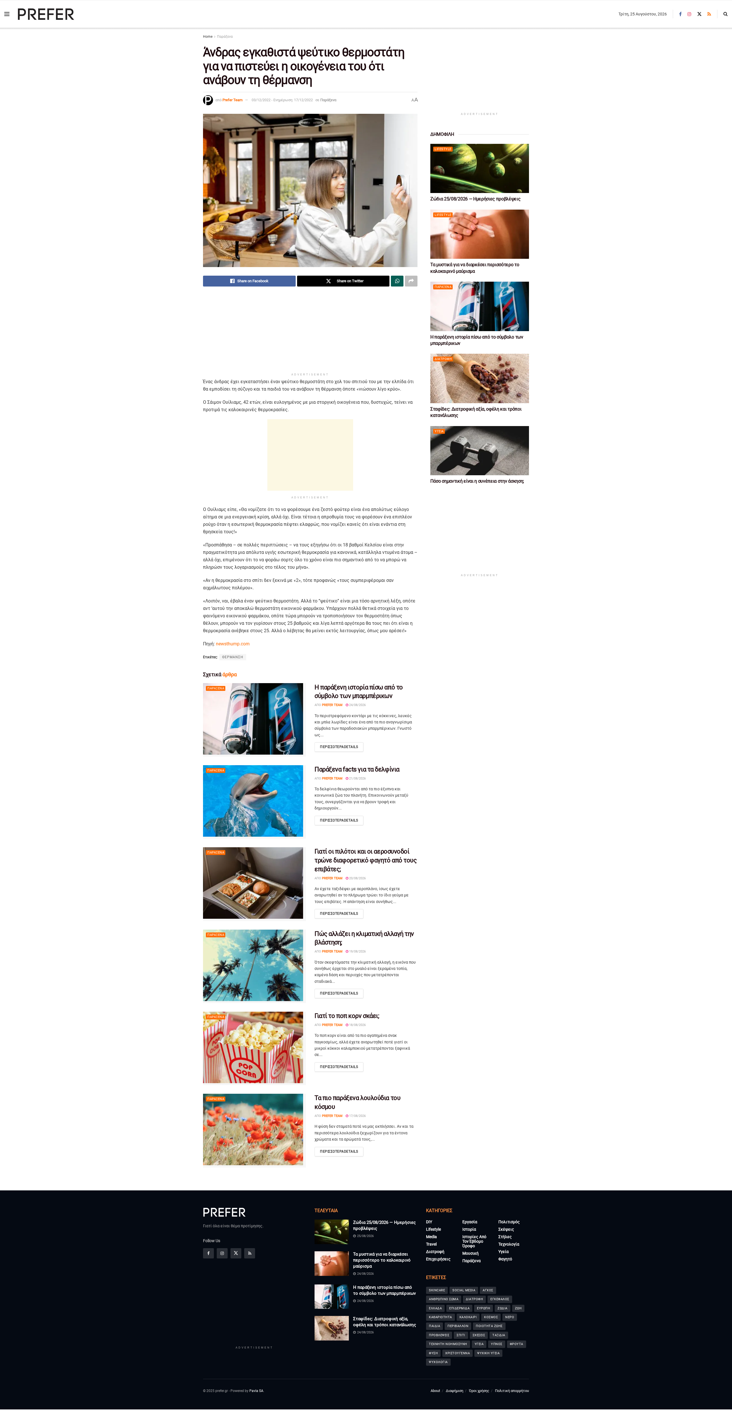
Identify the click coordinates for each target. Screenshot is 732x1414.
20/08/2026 (357, 878)
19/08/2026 (357, 951)
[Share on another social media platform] (411, 281)
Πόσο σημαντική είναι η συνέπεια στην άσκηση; (477, 481)
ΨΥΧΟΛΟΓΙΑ (438, 1362)
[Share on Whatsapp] (397, 281)
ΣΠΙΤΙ (461, 1335)
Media (431, 1236)
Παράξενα (225, 37)
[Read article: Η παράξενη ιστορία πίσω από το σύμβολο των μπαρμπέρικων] (254, 720)
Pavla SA (256, 1391)
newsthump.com (233, 644)
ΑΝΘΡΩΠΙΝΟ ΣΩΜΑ (443, 1299)
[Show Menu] (6, 14)
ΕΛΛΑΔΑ (435, 1308)
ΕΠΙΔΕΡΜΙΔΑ (459, 1308)
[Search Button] (725, 14)
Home (207, 37)
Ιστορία (469, 1229)
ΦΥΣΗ (433, 1353)
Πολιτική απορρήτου (512, 1391)
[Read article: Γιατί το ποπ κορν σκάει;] (254, 1048)
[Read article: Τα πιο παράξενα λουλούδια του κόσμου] (254, 1130)
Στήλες (505, 1236)
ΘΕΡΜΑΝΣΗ (232, 657)
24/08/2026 (357, 705)
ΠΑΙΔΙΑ (434, 1326)
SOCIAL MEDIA (463, 1290)
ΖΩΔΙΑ (503, 1308)
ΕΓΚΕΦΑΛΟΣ (499, 1299)
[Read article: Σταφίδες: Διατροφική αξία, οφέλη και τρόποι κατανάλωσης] (479, 378)
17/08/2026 (357, 1116)
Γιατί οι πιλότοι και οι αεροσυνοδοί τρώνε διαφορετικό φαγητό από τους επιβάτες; (366, 860)
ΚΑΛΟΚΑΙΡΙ (468, 1317)
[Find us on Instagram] (689, 14)
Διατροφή (443, 359)
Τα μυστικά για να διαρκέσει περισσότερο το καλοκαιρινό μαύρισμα (382, 1260)
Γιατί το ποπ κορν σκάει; (347, 1015)
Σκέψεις (506, 1229)
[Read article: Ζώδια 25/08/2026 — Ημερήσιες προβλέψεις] (479, 168)
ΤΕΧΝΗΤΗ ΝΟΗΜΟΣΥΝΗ (448, 1344)
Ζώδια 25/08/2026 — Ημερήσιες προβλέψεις (475, 199)
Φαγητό (505, 1259)
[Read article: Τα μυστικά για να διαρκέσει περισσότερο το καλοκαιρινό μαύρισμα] (479, 234)
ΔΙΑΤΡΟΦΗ (474, 1299)
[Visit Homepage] (46, 14)
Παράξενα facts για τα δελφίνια (357, 769)
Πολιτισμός (509, 1222)
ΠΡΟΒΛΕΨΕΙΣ (439, 1335)
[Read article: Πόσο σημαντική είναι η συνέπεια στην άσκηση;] (479, 451)
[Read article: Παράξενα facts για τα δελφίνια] (254, 802)
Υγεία (439, 431)
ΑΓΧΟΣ (488, 1290)
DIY (429, 1222)
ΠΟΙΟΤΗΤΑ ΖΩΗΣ (489, 1326)
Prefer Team (232, 100)
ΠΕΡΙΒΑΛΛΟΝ (457, 1326)
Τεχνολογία (508, 1244)
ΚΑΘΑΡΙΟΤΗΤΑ (440, 1317)
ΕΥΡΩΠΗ (483, 1308)
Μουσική (470, 1253)
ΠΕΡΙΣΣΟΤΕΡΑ (339, 747)
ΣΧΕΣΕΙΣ (479, 1335)
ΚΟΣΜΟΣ (491, 1317)
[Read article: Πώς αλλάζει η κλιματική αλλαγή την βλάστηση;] (254, 966)
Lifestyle (443, 149)
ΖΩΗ (518, 1308)
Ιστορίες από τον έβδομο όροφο (474, 1241)
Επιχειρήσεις (438, 1259)
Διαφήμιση (454, 1391)
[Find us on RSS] (709, 14)
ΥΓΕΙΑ (479, 1344)
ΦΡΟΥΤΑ (516, 1344)
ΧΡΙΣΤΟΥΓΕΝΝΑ (457, 1353)
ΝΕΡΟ (509, 1317)
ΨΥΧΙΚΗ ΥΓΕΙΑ (488, 1353)
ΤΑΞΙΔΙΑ (498, 1335)
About (435, 1391)
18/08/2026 (357, 1025)
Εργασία (469, 1222)
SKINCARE (437, 1290)
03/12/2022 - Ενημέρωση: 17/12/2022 (282, 100)
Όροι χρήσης (479, 1391)
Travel (431, 1244)
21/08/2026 (357, 778)
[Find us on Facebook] (680, 14)
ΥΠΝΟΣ (496, 1344)
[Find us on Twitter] (699, 14)
